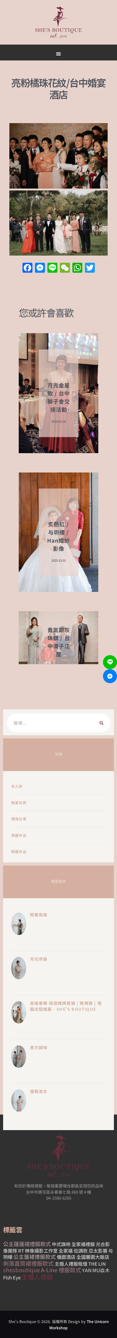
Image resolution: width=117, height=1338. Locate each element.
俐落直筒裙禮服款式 (28, 1263)
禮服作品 (19, 835)
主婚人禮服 (37, 1276)
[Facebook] (27, 268)
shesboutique (21, 1270)
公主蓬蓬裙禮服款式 (27, 1244)
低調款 (81, 1250)
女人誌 (17, 786)
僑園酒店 (66, 1257)
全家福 (66, 1250)
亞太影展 (98, 1250)
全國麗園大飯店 (92, 1257)
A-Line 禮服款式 (61, 1270)
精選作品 (19, 851)
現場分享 (19, 818)
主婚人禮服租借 (71, 1263)
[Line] (110, 662)
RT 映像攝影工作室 (38, 1250)
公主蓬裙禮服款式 (34, 1256)
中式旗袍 (61, 1244)
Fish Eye (12, 1277)
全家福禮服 (83, 1244)
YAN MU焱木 (96, 1270)
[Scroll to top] (80, 296)
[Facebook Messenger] (110, 676)
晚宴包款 (19, 802)
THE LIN (97, 1263)
